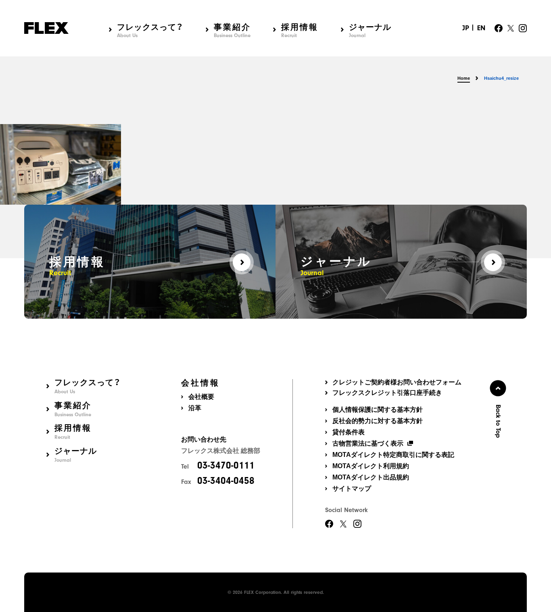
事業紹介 (232, 30)
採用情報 (299, 30)
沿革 (194, 408)
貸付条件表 (348, 432)
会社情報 (200, 383)
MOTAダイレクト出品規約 (370, 477)
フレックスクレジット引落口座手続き (387, 393)
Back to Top (498, 421)
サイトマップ (351, 488)
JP (465, 28)
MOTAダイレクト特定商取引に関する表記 (393, 454)
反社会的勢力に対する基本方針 (377, 420)
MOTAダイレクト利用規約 (370, 466)
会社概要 (201, 396)
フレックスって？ (150, 30)
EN (481, 28)
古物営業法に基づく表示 (367, 443)
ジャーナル (370, 30)
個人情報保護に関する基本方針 (377, 409)
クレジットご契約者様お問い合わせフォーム (396, 382)
